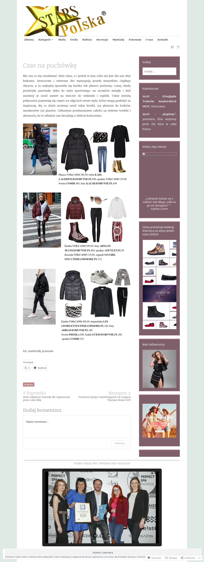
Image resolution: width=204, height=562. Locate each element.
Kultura (87, 39)
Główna (29, 39)
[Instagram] (178, 47)
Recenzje (102, 39)
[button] (156, 249)
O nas (149, 39)
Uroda (74, 39)
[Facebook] (172, 47)
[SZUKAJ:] (159, 71)
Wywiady (118, 39)
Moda (62, 39)
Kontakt (163, 39)
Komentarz (120, 443)
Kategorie (44, 39)
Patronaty (135, 39)
